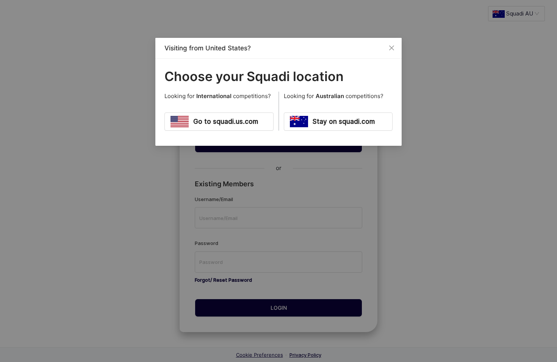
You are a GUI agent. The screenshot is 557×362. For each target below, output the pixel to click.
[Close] (391, 48)
